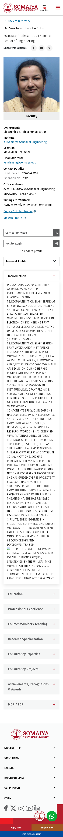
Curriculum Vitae (16, 232)
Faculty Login (13, 243)
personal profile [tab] (16, 261)
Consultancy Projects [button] (23, 669)
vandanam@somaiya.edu (20, 162)
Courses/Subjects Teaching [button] (27, 624)
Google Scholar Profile (18, 211)
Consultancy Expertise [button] (24, 654)
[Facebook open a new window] (34, 48)
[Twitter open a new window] (49, 48)
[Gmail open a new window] (41, 48)
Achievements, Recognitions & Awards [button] (28, 687)
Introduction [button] (17, 276)
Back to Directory (19, 21)
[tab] (31, 276)
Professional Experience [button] (25, 609)
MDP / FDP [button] (15, 704)
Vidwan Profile (13, 218)
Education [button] (15, 594)
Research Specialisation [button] (25, 639)
